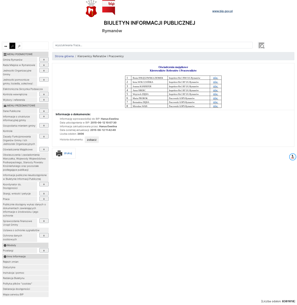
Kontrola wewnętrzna (15, 94)
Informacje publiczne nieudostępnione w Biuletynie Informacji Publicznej (25, 177)
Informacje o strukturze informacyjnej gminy (16, 118)
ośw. (215, 77)
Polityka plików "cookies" (17, 283)
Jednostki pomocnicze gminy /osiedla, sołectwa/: (18, 81)
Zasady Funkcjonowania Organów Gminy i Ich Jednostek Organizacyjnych (19, 140)
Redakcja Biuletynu (13, 278)
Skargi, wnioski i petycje (17, 193)
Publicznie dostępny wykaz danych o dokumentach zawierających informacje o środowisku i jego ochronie (24, 210)
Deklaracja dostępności (16, 288)
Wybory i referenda (14, 99)
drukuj (67, 153)
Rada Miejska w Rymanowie (19, 65)
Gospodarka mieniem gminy (19, 125)
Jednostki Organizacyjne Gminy (17, 72)
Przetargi (8, 250)
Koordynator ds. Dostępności (12, 186)
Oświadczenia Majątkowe (17, 149)
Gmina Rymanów (13, 59)
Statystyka (9, 267)
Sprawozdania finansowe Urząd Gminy (17, 223)
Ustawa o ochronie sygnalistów (21, 230)
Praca (6, 199)
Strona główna (64, 56)
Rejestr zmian (10, 261)
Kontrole (7, 131)
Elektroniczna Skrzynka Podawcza (23, 88)
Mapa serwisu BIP (13, 294)
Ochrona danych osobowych (12, 237)
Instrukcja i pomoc (13, 272)
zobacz (92, 139)
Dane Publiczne (11, 111)
